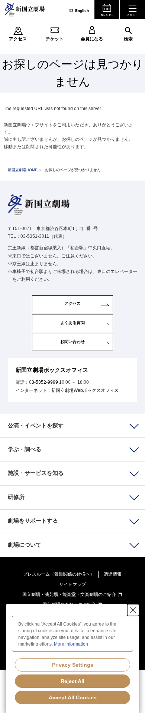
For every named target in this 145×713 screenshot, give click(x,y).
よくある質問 (72, 322)
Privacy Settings (72, 665)
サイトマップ (72, 584)
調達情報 (113, 574)
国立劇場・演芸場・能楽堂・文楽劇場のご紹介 (69, 594)
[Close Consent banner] (133, 610)
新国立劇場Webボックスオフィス (85, 390)
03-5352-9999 (43, 382)
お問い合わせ (72, 341)
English (82, 11)
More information (71, 644)
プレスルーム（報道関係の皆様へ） (58, 574)
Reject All (72, 681)
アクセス (18, 38)
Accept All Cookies (73, 697)
